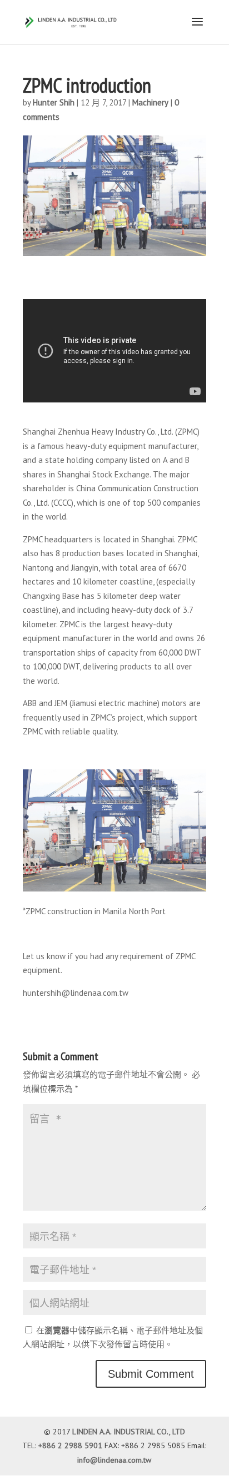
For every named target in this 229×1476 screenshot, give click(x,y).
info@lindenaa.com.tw (114, 1460)
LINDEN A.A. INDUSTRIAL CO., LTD (128, 1432)
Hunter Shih (53, 102)
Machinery (150, 102)
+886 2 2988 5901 (70, 1445)
